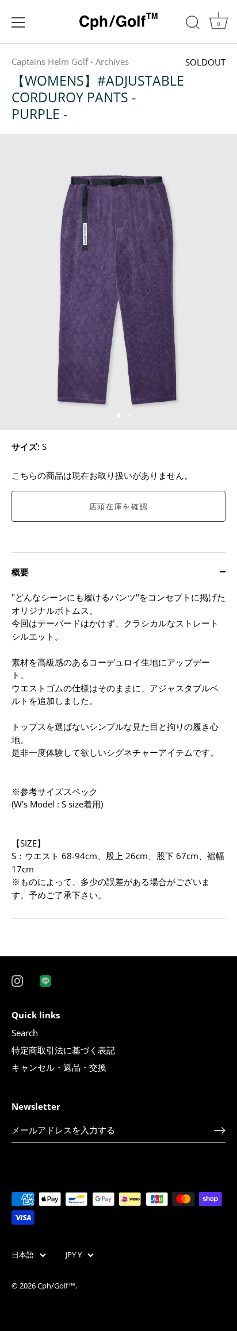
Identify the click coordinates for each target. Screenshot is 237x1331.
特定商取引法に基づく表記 (63, 1050)
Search (25, 1032)
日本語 (23, 1255)
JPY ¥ (74, 1255)
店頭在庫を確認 (118, 506)
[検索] (192, 24)
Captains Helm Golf (50, 61)
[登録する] (219, 1130)
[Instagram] (17, 980)
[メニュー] (18, 22)
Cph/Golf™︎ (56, 1285)
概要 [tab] (20, 572)
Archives (112, 61)
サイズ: (26, 446)
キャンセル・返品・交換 (59, 1067)
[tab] (118, 754)
